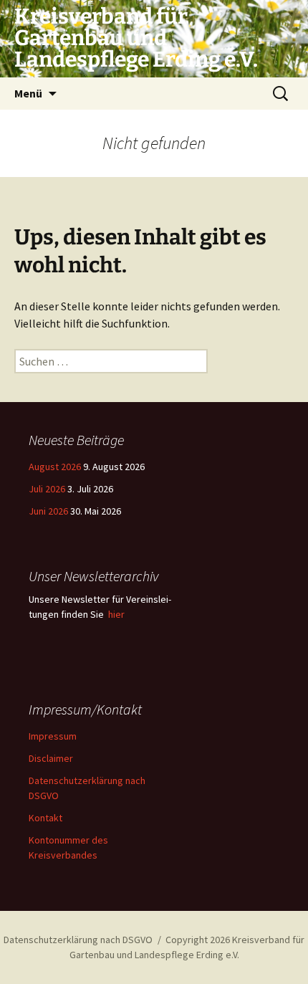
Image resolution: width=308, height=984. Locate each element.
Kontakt (45, 817)
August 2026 (55, 466)
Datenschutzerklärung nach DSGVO (78, 939)
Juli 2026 (47, 488)
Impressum (53, 736)
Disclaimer (51, 758)
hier (116, 614)
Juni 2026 (48, 511)
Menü (28, 93)
